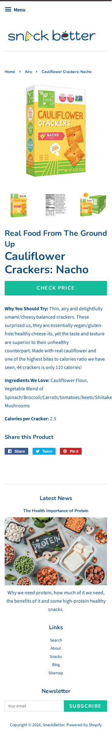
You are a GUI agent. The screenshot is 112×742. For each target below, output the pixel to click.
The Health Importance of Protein (55, 511)
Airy (28, 71)
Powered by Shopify (84, 725)
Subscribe (85, 706)
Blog (56, 665)
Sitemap (55, 673)
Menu (19, 9)
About (56, 648)
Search (56, 640)
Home (10, 71)
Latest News (56, 498)
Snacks (56, 656)
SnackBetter (54, 725)
